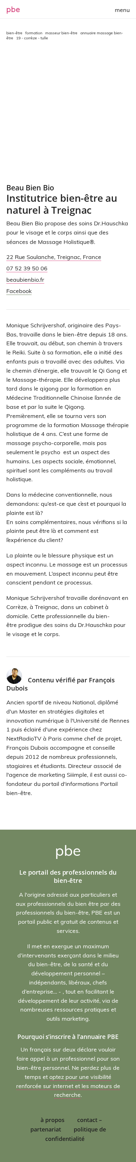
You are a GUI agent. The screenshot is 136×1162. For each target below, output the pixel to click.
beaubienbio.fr (25, 279)
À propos (52, 1120)
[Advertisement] (68, 112)
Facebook (19, 291)
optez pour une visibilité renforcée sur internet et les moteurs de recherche (68, 1086)
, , (53, 257)
